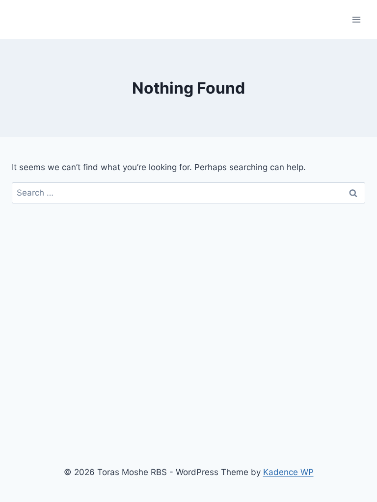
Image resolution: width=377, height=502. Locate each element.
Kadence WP (288, 472)
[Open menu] (356, 19)
